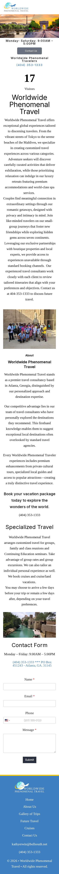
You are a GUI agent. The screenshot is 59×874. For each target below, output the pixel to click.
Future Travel (29, 821)
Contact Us (31, 50)
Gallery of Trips (29, 814)
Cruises (29, 828)
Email (29, 696)
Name (29, 679)
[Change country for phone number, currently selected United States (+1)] (7, 720)
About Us (29, 807)
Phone (29, 713)
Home (29, 799)
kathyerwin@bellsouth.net (29, 844)
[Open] (46, 7)
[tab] (23, 34)
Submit (29, 759)
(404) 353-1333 (29, 65)
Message (29, 729)
